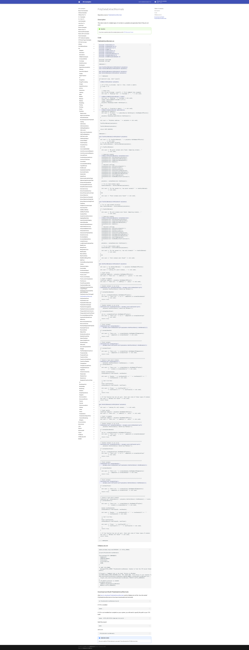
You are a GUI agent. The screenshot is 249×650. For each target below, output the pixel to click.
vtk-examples (81, 8)
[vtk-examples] (79, 1)
